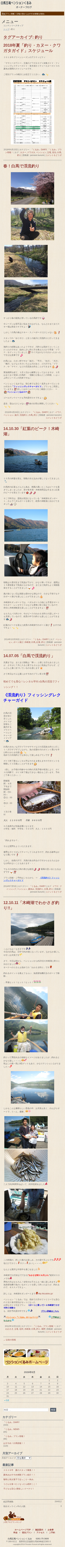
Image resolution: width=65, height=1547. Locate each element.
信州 (21, 1329)
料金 (16, 1532)
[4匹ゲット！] (26, 1018)
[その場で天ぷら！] (26, 1220)
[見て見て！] (26, 1148)
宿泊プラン (27, 1532)
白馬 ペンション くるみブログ (32, 5)
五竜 (49, 152)
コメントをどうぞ (54, 155)
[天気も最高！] (32, 1103)
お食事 (51, 1530)
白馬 (59, 152)
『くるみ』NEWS (11, 1429)
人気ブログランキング (12, 1522)
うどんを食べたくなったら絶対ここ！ (20, 1484)
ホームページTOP (23, 1530)
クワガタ (31, 152)
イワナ (58, 412)
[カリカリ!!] (26, 1253)
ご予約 (52, 1532)
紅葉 (38, 642)
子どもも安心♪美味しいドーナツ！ (18, 1489)
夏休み (31, 889)
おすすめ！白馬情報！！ (14, 1443)
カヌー (23, 152)
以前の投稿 (9, 1340)
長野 (43, 1329)
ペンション (41, 152)
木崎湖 (27, 642)
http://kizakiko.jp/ (45, 1293)
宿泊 (54, 152)
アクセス (40, 1532)
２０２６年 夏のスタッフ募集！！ (19, 1470)
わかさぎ (9, 1329)
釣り (19, 155)
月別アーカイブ (9, 1458)
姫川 (17, 415)
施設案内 (39, 1530)
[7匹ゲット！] (26, 1051)
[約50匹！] (26, 1181)
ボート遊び (18, 642)
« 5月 (6, 1400)
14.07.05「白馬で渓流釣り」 (29, 655)
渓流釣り (24, 415)
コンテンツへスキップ (13, 25)
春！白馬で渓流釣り (21, 166)
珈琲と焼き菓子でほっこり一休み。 (19, 1479)
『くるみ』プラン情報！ (44, 1326)
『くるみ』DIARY (39, 149)
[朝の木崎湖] (32, 945)
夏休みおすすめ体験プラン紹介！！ (19, 1475)
